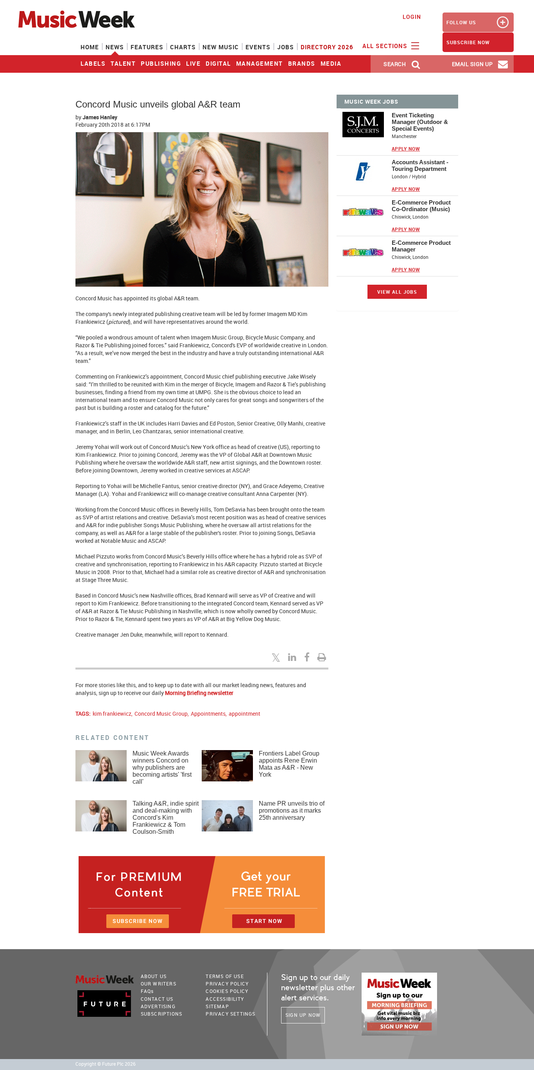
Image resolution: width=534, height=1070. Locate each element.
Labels (93, 63)
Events (258, 47)
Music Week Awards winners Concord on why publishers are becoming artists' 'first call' (162, 767)
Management (259, 63)
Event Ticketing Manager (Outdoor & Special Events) (420, 122)
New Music (220, 47)
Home (90, 47)
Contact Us (157, 999)
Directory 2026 (327, 47)
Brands (301, 63)
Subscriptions (162, 1014)
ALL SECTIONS (385, 46)
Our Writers (158, 983)
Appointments (208, 713)
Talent (123, 63)
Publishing (161, 63)
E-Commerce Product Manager (421, 246)
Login (412, 16)
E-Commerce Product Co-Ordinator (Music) (421, 205)
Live (193, 63)
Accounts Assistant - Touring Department (420, 165)
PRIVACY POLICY (227, 983)
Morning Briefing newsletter (199, 693)
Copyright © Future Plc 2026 (105, 1064)
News (115, 47)
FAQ (147, 991)
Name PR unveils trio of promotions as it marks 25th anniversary (291, 810)
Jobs (285, 47)
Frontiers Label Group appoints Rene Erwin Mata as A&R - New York (289, 764)
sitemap (217, 1006)
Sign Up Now (303, 1015)
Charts (183, 47)
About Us (154, 976)
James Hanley (99, 117)
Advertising (158, 1006)
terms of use (225, 976)
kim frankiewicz (112, 713)
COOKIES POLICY (227, 991)
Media (331, 63)
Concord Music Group (161, 713)
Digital (218, 63)
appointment (244, 713)
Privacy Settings (230, 1014)
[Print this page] (322, 657)
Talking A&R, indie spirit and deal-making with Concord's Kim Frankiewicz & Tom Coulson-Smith (166, 817)
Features (147, 47)
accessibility (225, 999)
